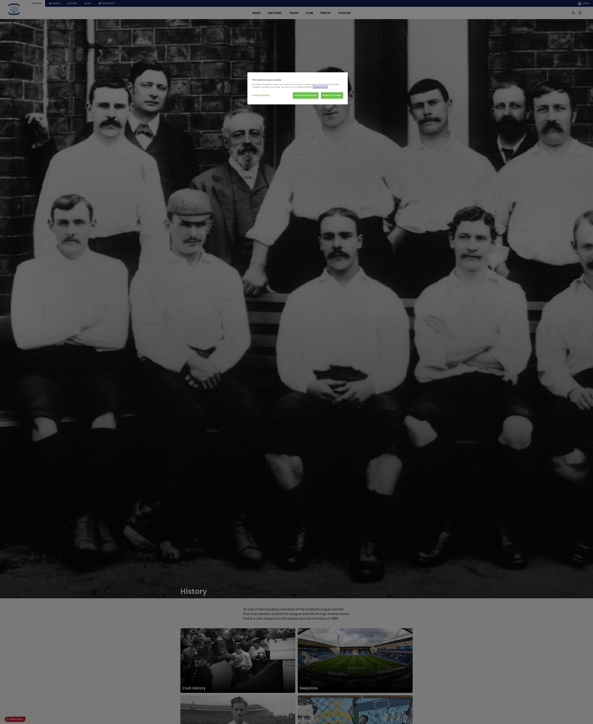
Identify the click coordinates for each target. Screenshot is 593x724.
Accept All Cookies (332, 95)
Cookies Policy (320, 87)
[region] (297, 88)
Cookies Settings (260, 95)
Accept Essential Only (305, 95)
